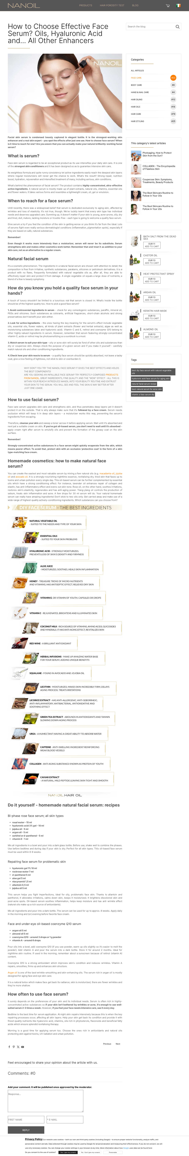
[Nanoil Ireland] (24, 5)
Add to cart (152, 246)
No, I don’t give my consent (90, 1152)
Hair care (153, 114)
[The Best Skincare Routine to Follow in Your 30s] (136, 195)
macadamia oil (107, 473)
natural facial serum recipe (144, 384)
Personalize (113, 1152)
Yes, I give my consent (68, 1152)
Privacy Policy (34, 1139)
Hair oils (153, 106)
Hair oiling (153, 99)
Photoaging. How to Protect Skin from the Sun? (157, 154)
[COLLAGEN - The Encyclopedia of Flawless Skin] (136, 169)
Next (118, 1044)
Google (126, 1148)
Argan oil (12, 972)
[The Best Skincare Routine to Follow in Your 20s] (136, 209)
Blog (135, 5)
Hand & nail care (153, 92)
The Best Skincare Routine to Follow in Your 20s (158, 207)
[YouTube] (22, 1046)
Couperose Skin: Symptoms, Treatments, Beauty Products (158, 181)
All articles (137, 70)
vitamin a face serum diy (143, 394)
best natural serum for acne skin (147, 389)
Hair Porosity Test (112, 5)
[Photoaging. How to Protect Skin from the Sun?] (136, 155)
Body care (153, 85)
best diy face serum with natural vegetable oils (151, 371)
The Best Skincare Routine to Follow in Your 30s (158, 194)
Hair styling (153, 121)
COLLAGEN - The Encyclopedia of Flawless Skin (159, 167)
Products (85, 5)
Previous (107, 1044)
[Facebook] (9, 1046)
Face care (153, 77)
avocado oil (22, 476)
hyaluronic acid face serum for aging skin (151, 378)
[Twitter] (18, 1046)
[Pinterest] (13, 1046)
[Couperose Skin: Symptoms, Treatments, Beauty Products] (136, 182)
